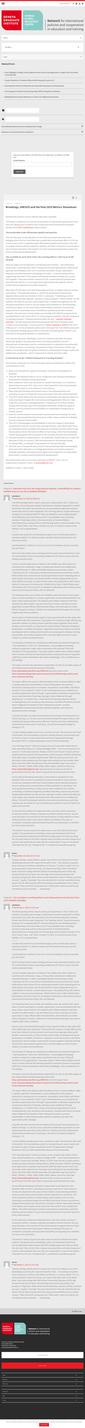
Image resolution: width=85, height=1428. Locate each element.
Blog (4, 1396)
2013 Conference (25, 227)
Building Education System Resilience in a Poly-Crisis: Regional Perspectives (31, 97)
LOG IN (61, 3)
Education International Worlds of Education (17, 132)
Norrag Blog (18, 203)
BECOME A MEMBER (42, 1365)
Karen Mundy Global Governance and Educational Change (22, 126)
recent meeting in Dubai (56, 325)
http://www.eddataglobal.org (25, 769)
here (80, 1422)
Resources (5, 1379)
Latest (4, 1400)
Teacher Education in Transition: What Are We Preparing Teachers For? (30, 80)
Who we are (5, 1384)
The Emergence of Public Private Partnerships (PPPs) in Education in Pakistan (32, 91)
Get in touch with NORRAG (42, 1355)
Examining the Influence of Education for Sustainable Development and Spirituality (34, 86)
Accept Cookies (44, 1424)
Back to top (78, 1311)
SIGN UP (67, 3)
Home (4, 1375)
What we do (5, 1391)
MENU (3, 3)
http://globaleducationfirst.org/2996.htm (30, 671)
